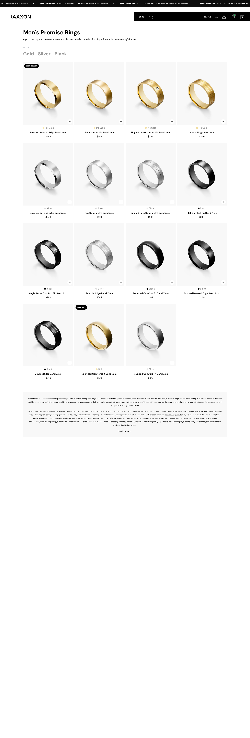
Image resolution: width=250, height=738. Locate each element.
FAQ (216, 16)
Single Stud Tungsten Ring (127, 418)
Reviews (207, 16)
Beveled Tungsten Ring (174, 415)
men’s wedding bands (213, 411)
